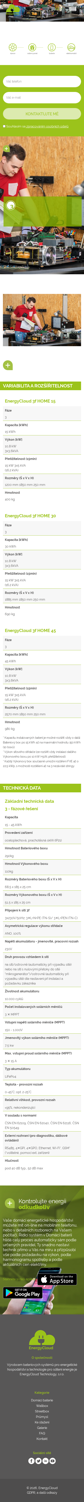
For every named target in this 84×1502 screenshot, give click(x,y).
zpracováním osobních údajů (47, 126)
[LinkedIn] (45, 1461)
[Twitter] (38, 1461)
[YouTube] (52, 1461)
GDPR (31, 1493)
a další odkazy (47, 1493)
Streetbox (42, 1411)
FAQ (42, 1433)
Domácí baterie (42, 1400)
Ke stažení (42, 1422)
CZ (57, 9)
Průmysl (42, 1417)
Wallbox (42, 1406)
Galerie (42, 1428)
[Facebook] (31, 1461)
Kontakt (42, 1439)
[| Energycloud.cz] (13, 9)
